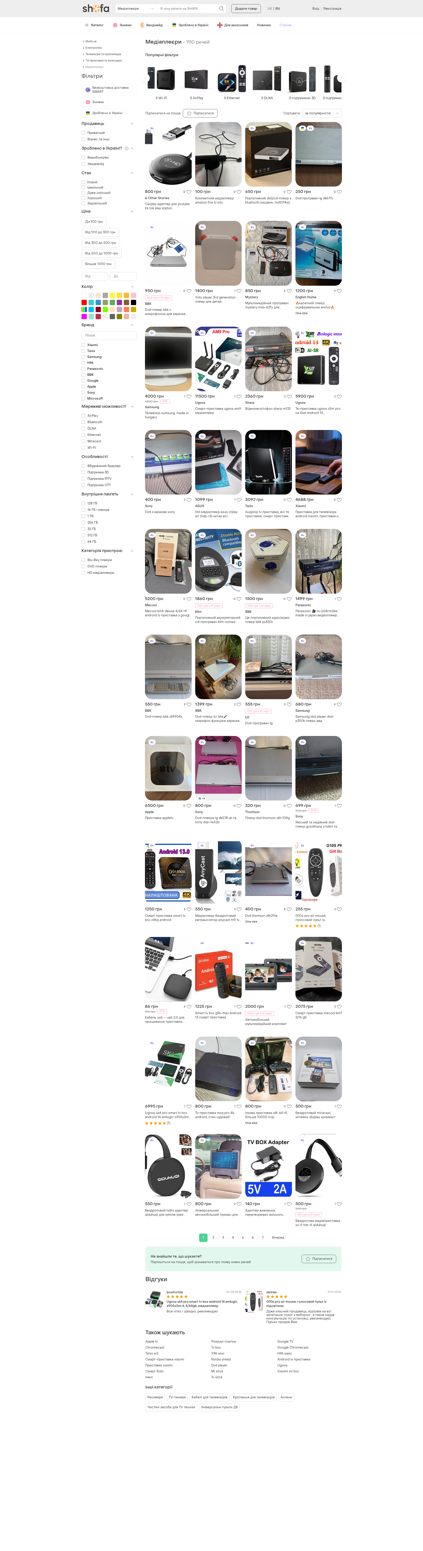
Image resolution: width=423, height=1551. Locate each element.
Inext (149, 1377)
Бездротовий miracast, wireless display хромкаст (315, 1115)
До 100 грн (94, 222)
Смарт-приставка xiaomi (164, 1359)
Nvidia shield (221, 1359)
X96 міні (217, 1353)
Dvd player (219, 1365)
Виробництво (98, 158)
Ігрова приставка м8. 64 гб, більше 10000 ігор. (266, 1115)
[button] (145, 78)
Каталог (97, 25)
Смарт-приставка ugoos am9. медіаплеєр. (218, 411)
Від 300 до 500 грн (100, 243)
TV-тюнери (177, 1397)
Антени (286, 1397)
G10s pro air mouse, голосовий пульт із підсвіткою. (310, 918)
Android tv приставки (293, 1359)
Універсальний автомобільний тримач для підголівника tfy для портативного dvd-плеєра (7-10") (218, 1212)
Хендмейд (154, 25)
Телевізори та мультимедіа (103, 54)
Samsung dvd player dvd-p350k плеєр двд (314, 719)
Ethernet (94, 435)
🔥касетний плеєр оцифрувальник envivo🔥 (314, 305)
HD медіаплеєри (100, 573)
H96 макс (284, 1353)
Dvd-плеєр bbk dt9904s (163, 717)
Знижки (126, 25)
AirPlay (92, 416)
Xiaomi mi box (288, 1371)
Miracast (94, 441)
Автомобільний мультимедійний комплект (266, 1022)
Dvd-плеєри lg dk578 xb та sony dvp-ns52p (215, 820)
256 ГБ (92, 523)
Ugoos (282, 1365)
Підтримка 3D (98, 472)
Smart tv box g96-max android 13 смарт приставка (218, 1015)
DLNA (91, 428)
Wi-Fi (91, 448)
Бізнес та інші (98, 139)
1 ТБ (90, 516)
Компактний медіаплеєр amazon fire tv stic (214, 200)
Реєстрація (332, 9)
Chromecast (154, 1347)
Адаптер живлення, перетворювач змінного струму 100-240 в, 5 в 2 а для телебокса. (268, 1212)
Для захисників (236, 25)
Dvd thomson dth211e (261, 916)
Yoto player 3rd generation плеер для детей (215, 299)
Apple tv (151, 1342)
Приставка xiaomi (159, 1365)
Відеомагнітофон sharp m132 (268, 409)
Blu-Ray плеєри (99, 560)
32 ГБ (91, 529)
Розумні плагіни (223, 1342)
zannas (271, 1292)
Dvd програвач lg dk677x (314, 198)
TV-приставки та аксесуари (103, 60)
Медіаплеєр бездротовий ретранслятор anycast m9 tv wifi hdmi (217, 918)
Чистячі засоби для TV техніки (171, 1407)
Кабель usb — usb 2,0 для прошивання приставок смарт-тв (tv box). (164, 1019)
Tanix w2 (151, 1353)
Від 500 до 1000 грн (101, 253)
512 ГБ (92, 535)
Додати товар (246, 9)
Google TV (285, 1342)
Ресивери (155, 1397)
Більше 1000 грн (98, 264)
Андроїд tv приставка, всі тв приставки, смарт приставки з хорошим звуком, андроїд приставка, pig (267, 514)
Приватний (96, 133)
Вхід (315, 9)
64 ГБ (91, 542)
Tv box (216, 1347)
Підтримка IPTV (99, 479)
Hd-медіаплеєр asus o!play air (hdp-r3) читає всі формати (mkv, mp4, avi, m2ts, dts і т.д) (218, 514)
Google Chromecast (292, 1347)
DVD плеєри (97, 566)
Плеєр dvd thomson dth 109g (267, 818)
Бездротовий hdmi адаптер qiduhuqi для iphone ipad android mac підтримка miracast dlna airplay (166, 1212)
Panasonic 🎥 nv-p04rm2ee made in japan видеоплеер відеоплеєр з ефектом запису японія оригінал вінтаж (316, 613)
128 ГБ (92, 503)
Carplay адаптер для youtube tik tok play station (167, 206)
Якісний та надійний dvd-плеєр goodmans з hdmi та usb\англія (316, 824)
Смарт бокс (154, 1371)
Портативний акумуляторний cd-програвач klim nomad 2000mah (217, 620)
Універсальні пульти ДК (219, 1407)
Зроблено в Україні (193, 25)
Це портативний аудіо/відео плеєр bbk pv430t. (267, 620)
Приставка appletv (159, 818)
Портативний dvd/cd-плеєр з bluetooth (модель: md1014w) (268, 200)
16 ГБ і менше (98, 510)
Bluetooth (94, 422)
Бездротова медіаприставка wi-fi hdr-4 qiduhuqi (317, 1223)
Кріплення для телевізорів (254, 1397)
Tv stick (217, 1377)
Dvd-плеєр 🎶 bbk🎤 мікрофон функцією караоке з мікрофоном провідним (217, 719)
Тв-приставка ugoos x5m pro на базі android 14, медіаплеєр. (317, 411)
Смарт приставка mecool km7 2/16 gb (318, 1015)
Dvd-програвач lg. (259, 723)
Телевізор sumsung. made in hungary (167, 415)
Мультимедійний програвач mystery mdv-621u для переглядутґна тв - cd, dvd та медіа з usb (268, 305)
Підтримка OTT (99, 485)
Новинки (264, 25)
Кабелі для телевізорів (209, 1397)
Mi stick (217, 1371)
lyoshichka (175, 1292)
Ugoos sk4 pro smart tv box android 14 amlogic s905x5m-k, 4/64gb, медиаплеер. (168, 1115)
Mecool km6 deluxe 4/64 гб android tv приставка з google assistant (168, 613)
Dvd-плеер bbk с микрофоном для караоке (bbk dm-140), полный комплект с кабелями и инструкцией (165, 312)
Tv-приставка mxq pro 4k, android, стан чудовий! (215, 1115)
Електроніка (93, 48)
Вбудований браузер (104, 466)
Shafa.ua (90, 41)
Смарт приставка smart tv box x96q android (165, 918)
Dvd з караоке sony (160, 512)
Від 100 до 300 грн (100, 232)
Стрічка (285, 25)
